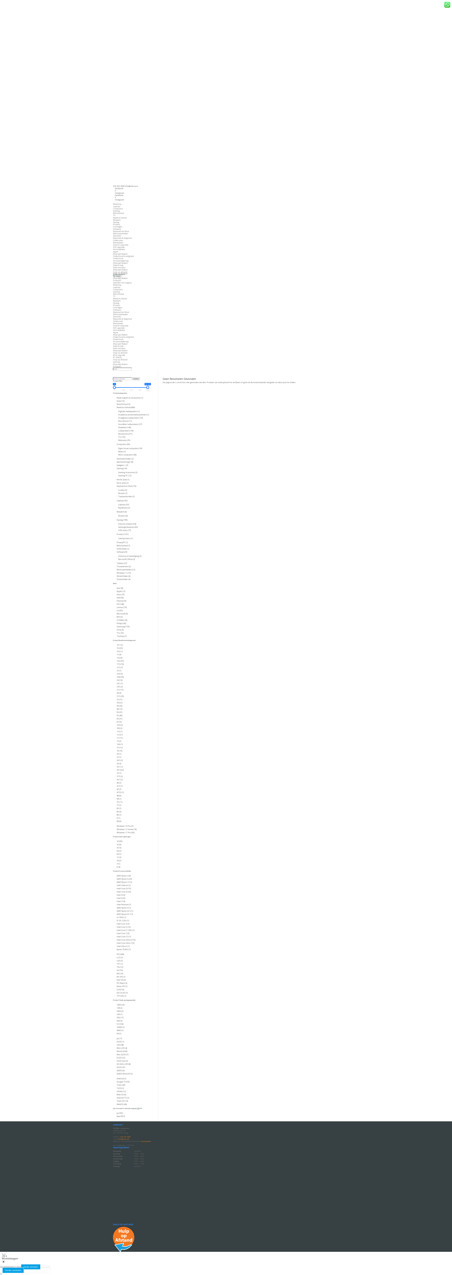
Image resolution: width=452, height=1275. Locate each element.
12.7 (120, 738)
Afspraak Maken (120, 254)
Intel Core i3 (124, 888)
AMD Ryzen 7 (124, 882)
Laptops (116, 206)
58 (119, 799)
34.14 (120, 770)
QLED (121, 1067)
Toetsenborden (126, 496)
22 (119, 757)
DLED (120, 1041)
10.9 (120, 725)
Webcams (124, 440)
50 (119, 712)
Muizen (122, 493)
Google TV (123, 1081)
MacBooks (124, 507)
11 (119, 654)
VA (120, 970)
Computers (118, 208)
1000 (121, 1005)
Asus (121, 594)
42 (119, 789)
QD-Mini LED (124, 1064)
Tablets (122, 563)
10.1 (120, 645)
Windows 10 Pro (125, 826)
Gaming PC (124, 475)
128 (119, 1008)
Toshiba (122, 636)
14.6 (120, 744)
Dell (120, 597)
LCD (120, 957)
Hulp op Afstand (120, 273)
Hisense (121, 601)
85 (119, 811)
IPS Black (122, 983)
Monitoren (125, 434)
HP (120, 604)
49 (119, 709)
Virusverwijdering (121, 260)
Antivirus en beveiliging (129, 556)
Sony (120, 629)
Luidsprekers (125, 430)
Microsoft (122, 613)
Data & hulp (118, 265)
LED (120, 960)
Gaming (116, 211)
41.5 (120, 786)
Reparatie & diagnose (122, 238)
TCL (120, 633)
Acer (120, 588)
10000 (121, 1027)
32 (119, 699)
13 (119, 741)
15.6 (120, 661)
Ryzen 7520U (124, 949)
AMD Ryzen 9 (124, 908)
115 (119, 731)
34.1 (120, 766)
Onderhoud (118, 258)
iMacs (122, 451)
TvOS (120, 1088)
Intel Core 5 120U (126, 930)
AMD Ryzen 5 (124, 879)
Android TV (123, 1097)
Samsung (123, 626)
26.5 (120, 760)
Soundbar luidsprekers (130, 424)
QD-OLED (122, 992)
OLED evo (122, 1061)
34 (119, 702)
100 (119, 728)
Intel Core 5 (124, 927)
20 (119, 754)
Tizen (121, 1085)
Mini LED (122, 1048)
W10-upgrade (119, 355)
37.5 (120, 776)
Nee (121, 1116)
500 (119, 1021)
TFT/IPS (121, 996)
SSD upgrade (119, 247)
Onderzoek (118, 240)
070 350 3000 (119, 186)
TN (120, 967)
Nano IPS (122, 986)
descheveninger (125, 462)
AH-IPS (121, 976)
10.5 (120, 651)
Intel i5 (121, 898)
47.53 (120, 792)
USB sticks (124, 530)
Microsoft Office (126, 559)
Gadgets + (122, 465)
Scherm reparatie (120, 245)
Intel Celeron (124, 885)
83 (119, 808)
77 (119, 805)
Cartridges (117, 226)
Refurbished (118, 213)
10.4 (120, 648)
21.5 (120, 667)
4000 (120, 1030)
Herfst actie (123, 479)
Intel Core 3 (123, 924)
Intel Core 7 (123, 933)
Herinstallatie (119, 249)
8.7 (119, 722)
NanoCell (122, 1051)
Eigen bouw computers (130, 448)
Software (117, 229)
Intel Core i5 (124, 891)
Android (121, 1078)
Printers (116, 224)
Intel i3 (121, 895)
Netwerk (117, 220)
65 (119, 718)
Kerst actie (123, 483)
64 (119, 851)
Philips (121, 623)
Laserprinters (125, 538)
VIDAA (121, 1091)
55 (119, 715)
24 (119, 680)
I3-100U (121, 917)
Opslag (116, 222)
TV (114, 215)
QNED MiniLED (125, 1073)
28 (119, 693)
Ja (119, 1038)
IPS (120, 954)
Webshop (117, 285)
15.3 (120, 747)
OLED (120, 989)
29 (119, 763)
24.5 (120, 686)
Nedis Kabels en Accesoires (130, 398)
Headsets (124, 427)
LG (120, 610)
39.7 (120, 779)
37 (119, 773)
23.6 (120, 673)
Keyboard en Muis (121, 231)
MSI (120, 617)
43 (119, 706)
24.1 (120, 683)
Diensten (117, 316)
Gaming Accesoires (127, 472)
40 (119, 782)
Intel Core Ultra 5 (126, 940)
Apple (115, 251)
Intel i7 (121, 901)
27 (120, 690)
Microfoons (125, 421)
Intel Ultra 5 (123, 946)
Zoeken (136, 379)
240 (119, 1014)
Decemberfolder (125, 458)
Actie (121, 401)
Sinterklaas (123, 548)
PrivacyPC (117, 366)
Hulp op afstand (120, 272)
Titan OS (122, 1101)
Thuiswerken (124, 566)
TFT (120, 964)
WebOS (122, 1104)
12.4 (120, 734)
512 (120, 1024)
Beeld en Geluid (120, 217)
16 (119, 750)
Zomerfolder (123, 579)
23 (119, 670)
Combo (122, 490)
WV (120, 973)
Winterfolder (124, 576)
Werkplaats (118, 242)
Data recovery (119, 267)
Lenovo (122, 607)
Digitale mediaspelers (129, 411)
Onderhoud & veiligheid (123, 256)
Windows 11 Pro (126, 832)
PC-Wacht (117, 357)
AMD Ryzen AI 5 (125, 911)
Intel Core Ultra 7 (125, 943)
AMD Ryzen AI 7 (125, 914)
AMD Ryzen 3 (124, 875)
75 (119, 802)
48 (119, 795)
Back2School (123, 404)
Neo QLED (122, 1054)
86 (119, 815)
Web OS (121, 1094)
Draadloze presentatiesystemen (133, 414)
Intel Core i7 (124, 936)
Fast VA (121, 980)
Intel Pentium (124, 904)
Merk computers (127, 454)
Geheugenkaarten (128, 527)
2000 (120, 1011)
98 (119, 821)
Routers (123, 515)
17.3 (120, 664)
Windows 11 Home (127, 829)
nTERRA (122, 620)
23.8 (120, 677)
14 (119, 657)
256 (120, 1017)
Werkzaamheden (120, 233)
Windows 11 (124, 573)
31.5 (120, 696)
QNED (121, 1070)
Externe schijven (127, 524)
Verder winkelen (31, 1267)
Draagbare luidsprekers (130, 418)
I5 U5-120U (123, 920)
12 (119, 857)
